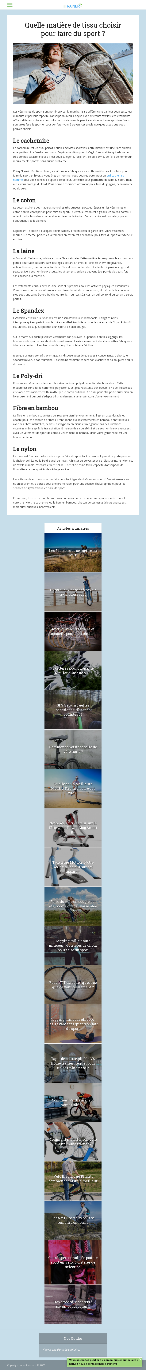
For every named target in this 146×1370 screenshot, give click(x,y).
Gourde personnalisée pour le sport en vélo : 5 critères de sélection (73, 1262)
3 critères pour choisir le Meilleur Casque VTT (73, 670)
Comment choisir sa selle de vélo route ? (73, 749)
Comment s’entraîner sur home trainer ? (73, 1102)
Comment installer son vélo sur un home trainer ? (73, 1141)
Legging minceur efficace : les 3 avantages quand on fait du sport (73, 1024)
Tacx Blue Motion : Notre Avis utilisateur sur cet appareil (73, 867)
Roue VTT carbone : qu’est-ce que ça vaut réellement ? (73, 984)
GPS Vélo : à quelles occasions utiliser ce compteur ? (73, 710)
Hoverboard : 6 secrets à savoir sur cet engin (73, 1304)
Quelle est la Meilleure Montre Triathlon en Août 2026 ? (73, 788)
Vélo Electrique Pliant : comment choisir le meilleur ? (73, 1181)
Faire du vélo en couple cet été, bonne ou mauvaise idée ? (73, 906)
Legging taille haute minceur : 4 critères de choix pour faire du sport (73, 945)
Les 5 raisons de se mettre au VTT (73, 552)
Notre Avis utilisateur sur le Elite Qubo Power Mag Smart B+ (73, 827)
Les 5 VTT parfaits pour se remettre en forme (73, 1220)
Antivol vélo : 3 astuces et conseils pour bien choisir (73, 631)
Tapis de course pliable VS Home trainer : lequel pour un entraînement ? (73, 1063)
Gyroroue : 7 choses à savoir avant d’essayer (73, 592)
